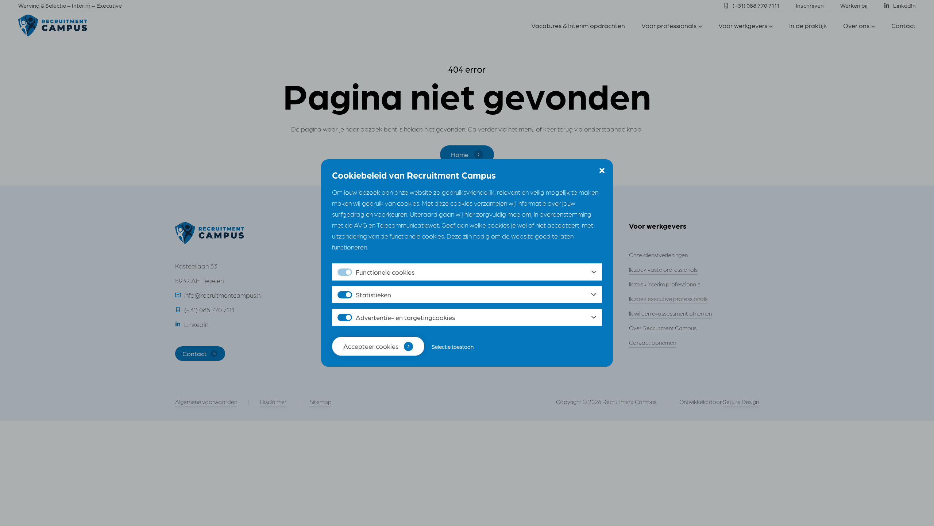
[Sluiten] (602, 170)
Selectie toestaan (453, 346)
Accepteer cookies (370, 346)
